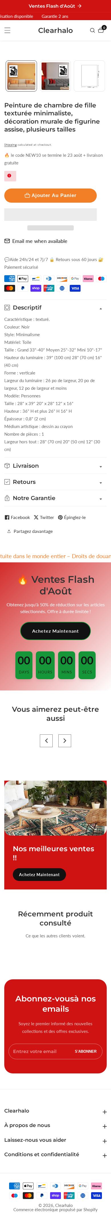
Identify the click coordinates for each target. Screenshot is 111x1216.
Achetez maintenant (55, 631)
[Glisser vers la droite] (104, 75)
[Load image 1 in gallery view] (21, 76)
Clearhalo (64, 1205)
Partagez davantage (33, 531)
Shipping (10, 144)
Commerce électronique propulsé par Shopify (55, 1209)
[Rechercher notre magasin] (93, 30)
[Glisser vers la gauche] (6, 75)
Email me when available (39, 241)
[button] (50, 214)
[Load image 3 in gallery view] (89, 76)
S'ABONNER (85, 1051)
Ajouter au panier (54, 195)
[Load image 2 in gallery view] (55, 76)
